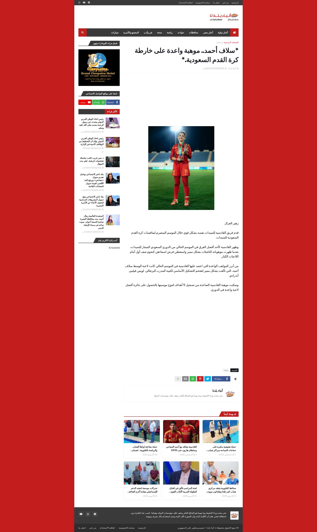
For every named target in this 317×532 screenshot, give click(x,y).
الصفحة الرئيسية (231, 42)
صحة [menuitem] (159, 32)
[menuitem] (234, 32)
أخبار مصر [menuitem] (208, 32)
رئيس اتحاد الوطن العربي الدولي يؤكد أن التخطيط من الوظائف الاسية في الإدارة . (91, 141)
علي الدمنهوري (184, 527)
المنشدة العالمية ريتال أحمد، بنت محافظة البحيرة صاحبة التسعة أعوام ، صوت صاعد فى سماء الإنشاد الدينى (91, 222)
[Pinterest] (200, 378)
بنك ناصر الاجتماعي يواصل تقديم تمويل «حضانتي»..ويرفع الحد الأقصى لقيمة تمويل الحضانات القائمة (92, 180)
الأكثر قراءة (112, 111)
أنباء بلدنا (217, 391)
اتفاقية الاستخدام (186, 2)
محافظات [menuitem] (193, 32)
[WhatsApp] (193, 378)
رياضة (219, 42)
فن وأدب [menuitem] (148, 32)
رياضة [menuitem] (170, 32)
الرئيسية (235, 2)
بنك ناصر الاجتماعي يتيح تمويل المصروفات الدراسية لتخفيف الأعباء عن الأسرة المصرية (91, 201)
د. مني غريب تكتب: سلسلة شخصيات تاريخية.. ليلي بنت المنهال (92, 160)
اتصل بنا (216, 2)
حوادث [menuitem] (181, 32)
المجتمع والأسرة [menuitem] (131, 32)
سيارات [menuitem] (115, 32)
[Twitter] (207, 378)
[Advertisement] (138, 16)
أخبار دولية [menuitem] (223, 32)
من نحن (225, 2)
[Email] (185, 378)
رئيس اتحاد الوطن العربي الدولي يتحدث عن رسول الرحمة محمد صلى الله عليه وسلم (91, 124)
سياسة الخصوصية (202, 2)
